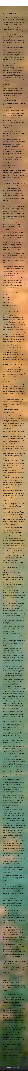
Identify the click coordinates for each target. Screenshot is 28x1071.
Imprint (9, 1067)
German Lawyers (15, 1057)
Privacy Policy (16, 1067)
